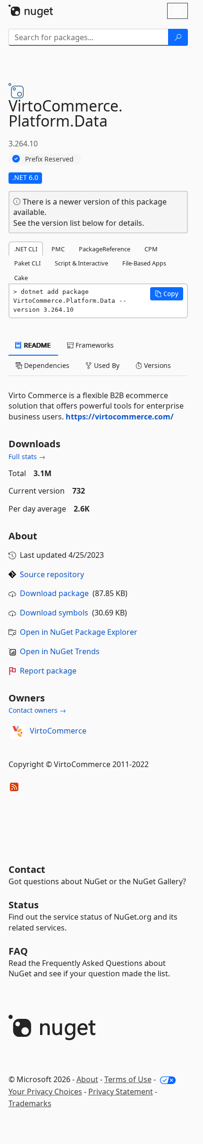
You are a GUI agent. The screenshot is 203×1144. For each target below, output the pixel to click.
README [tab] (36, 345)
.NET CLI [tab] (25, 249)
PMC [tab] (58, 249)
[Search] (178, 37)
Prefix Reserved (49, 158)
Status (23, 904)
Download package (54, 593)
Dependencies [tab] (45, 365)
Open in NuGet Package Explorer (78, 632)
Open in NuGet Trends (60, 651)
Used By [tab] (105, 365)
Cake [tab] (21, 277)
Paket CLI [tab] (27, 263)
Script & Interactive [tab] (81, 263)
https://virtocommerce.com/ (120, 416)
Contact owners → (37, 710)
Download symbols (54, 612)
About (87, 1079)
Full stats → (26, 456)
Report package (48, 671)
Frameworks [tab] (94, 345)
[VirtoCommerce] (17, 731)
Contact (26, 869)
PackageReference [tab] (104, 249)
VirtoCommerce (58, 731)
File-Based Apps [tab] (144, 263)
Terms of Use (128, 1079)
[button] (166, 293)
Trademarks (29, 1103)
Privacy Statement (120, 1091)
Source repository (52, 574)
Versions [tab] (156, 365)
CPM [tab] (151, 249)
